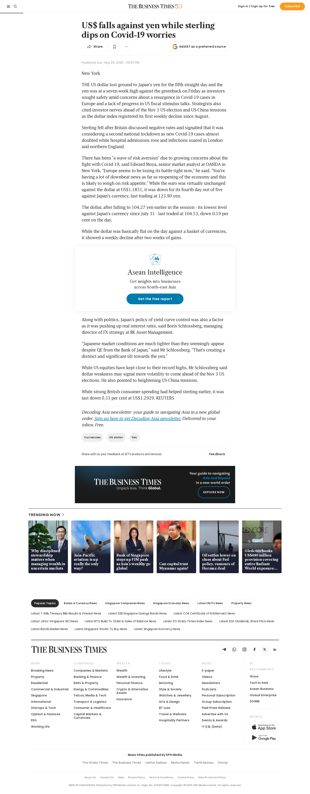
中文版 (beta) (212, 726)
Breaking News (42, 670)
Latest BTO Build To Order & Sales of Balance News (120, 621)
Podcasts (209, 689)
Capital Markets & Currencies (87, 716)
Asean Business (262, 689)
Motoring (166, 683)
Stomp (223, 762)
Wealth (121, 670)
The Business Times (126, 762)
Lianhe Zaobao (156, 762)
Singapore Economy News (171, 603)
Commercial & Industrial (50, 689)
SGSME (255, 701)
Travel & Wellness (172, 714)
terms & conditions (161, 777)
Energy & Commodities (91, 689)
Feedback (217, 454)
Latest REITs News (210, 603)
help (121, 777)
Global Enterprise (263, 695)
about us (90, 777)
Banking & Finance (88, 677)
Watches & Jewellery (175, 695)
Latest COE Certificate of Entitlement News (204, 613)
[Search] (15, 6)
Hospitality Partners (174, 720)
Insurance (124, 699)
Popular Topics (44, 603)
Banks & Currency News (80, 603)
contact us (107, 777)
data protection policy (212, 777)
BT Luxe (164, 708)
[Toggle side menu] (8, 6)
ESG (34, 720)
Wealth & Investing (130, 677)
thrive (254, 676)
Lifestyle (165, 670)
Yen (134, 437)
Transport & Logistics (90, 702)
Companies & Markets (91, 670)
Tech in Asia (259, 683)
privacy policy (136, 777)
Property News (241, 603)
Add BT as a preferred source (202, 46)
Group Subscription (217, 702)
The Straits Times (95, 762)
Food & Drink (168, 677)
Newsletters (211, 683)
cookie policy (186, 777)
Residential (39, 683)
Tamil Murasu (204, 762)
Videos (207, 677)
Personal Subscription (218, 695)
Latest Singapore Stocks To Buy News (101, 629)
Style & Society (170, 689)
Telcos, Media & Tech (90, 695)
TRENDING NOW (44, 514)
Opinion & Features (45, 714)
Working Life (40, 726)
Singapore (39, 695)
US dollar (116, 437)
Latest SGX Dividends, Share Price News (246, 621)
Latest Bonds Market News (49, 629)
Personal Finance (129, 683)
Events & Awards (215, 720)
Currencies (92, 437)
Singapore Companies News (125, 603)
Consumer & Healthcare (92, 708)
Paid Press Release (216, 708)
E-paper (208, 670)
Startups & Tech (43, 708)
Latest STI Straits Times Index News (187, 621)
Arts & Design (169, 702)
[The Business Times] (151, 6)
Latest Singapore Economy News (157, 629)
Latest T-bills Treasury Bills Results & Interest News (66, 613)
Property (37, 677)
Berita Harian (180, 762)
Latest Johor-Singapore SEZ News (54, 621)
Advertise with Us (215, 714)
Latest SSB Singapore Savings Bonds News (137, 613)
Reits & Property (86, 683)
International (41, 702)
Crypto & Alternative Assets (132, 691)
